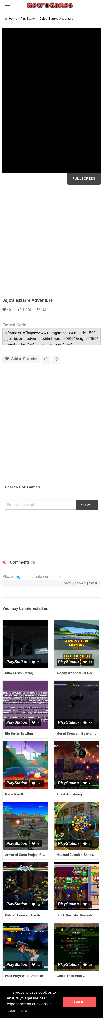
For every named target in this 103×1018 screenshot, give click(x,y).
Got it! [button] (79, 1002)
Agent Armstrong (69, 794)
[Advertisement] (51, 241)
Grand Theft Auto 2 (71, 976)
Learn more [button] (17, 1010)
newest (81, 583)
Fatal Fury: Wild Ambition (24, 976)
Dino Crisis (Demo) (19, 673)
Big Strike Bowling (19, 733)
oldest (93, 583)
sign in (21, 576)
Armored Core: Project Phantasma (30, 855)
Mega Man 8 (14, 794)
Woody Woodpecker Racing (77, 673)
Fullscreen (84, 178)
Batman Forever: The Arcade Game (31, 915)
